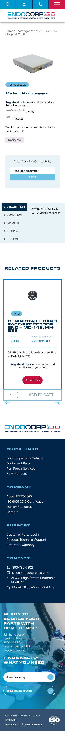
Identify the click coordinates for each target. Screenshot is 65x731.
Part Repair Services (21, 468)
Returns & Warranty (21, 545)
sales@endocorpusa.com (30, 572)
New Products (17, 474)
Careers (12, 512)
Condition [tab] (14, 215)
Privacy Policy (13, 724)
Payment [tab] (12, 223)
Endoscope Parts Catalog (25, 458)
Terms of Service (32, 724)
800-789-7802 (22, 567)
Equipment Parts (19, 463)
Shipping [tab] (12, 231)
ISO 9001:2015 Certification (26, 501)
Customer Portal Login (23, 534)
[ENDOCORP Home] (32, 15)
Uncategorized (25, 31)
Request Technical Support (26, 539)
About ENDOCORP (20, 496)
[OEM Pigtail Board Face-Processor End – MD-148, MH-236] (32, 334)
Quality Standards (19, 506)
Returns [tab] (13, 239)
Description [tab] (15, 207)
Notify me (14, 140)
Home (9, 31)
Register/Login (15, 102)
